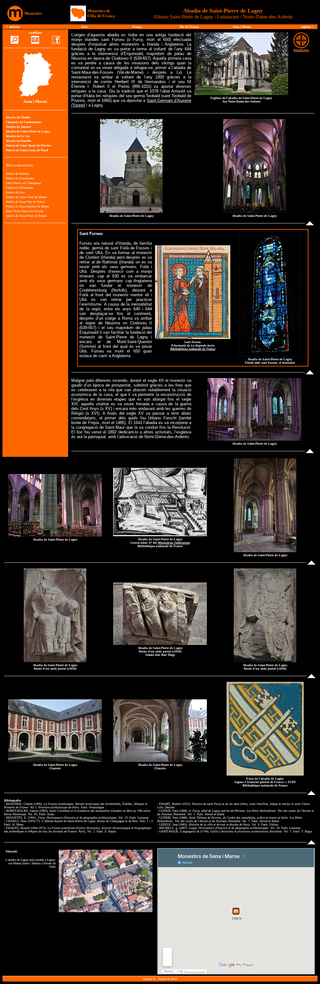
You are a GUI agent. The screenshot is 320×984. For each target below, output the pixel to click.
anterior (14, 26)
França (137, 26)
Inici (84, 26)
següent (306, 26)
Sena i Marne (242, 26)
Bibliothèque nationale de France (192, 349)
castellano (35, 32)
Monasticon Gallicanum (174, 542)
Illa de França (189, 26)
